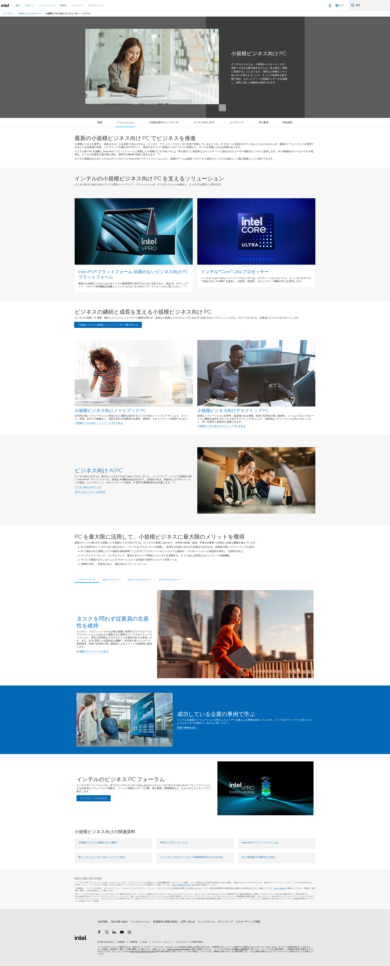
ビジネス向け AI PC (204, 122)
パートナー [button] (77, 5)
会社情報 (103, 921)
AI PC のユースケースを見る (90, 492)
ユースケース (236, 122)
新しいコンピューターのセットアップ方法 (101, 857)
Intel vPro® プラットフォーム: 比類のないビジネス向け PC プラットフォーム (133, 274)
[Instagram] (129, 932)
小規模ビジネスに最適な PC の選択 (97, 842)
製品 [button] (18, 5)
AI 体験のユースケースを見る (92, 651)
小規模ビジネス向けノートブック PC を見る (99, 423)
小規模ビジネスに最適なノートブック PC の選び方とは (108, 324)
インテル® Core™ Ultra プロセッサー (235, 271)
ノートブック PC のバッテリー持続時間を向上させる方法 (191, 857)
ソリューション (125, 122)
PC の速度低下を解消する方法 (258, 857)
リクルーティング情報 (248, 921)
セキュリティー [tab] (111, 579)
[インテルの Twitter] (106, 932)
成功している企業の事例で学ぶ (216, 713)
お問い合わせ (187, 921)
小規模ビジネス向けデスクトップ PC (233, 410)
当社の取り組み (119, 921)
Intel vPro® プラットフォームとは (260, 842)
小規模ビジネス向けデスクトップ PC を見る (221, 426)
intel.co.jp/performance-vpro (183, 885)
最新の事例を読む (187, 727)
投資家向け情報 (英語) (165, 921)
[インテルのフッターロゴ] (81, 937)
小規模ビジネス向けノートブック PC (110, 410)
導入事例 (263, 122)
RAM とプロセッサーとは (174, 842)
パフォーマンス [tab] (86, 579)
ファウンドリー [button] (96, 5)
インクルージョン (140, 921)
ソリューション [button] (47, 5)
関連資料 (288, 122)
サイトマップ (225, 921)
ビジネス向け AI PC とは (88, 487)
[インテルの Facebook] (99, 932)
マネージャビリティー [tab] (139, 579)
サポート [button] (29, 5)
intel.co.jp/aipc (279, 888)
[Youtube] (121, 932)
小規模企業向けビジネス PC (164, 122)
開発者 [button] (63, 5)
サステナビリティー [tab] (170, 579)
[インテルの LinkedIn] (114, 932)
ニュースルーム (206, 921)
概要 (99, 122)
